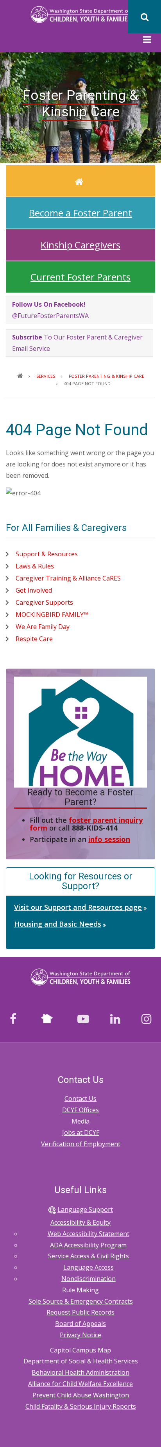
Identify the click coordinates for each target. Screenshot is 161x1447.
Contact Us (80, 1098)
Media (80, 1121)
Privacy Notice (80, 1335)
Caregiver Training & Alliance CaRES (68, 578)
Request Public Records (80, 1312)
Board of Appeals (80, 1323)
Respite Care (34, 638)
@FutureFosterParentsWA (50, 310)
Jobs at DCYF (80, 1132)
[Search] (144, 16)
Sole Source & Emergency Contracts (81, 1301)
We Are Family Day (43, 626)
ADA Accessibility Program (88, 1245)
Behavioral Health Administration (80, 1372)
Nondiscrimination (88, 1278)
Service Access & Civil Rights (88, 1256)
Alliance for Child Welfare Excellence (80, 1383)
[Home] (81, 14)
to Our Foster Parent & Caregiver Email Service (77, 343)
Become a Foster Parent (80, 212)
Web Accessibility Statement (88, 1233)
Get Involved (34, 590)
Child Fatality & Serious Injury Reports (80, 1406)
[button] (147, 40)
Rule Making (80, 1290)
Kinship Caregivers (80, 244)
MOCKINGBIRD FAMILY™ (52, 614)
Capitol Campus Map (80, 1350)
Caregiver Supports (44, 602)
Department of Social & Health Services (80, 1361)
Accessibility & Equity (80, 1222)
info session (109, 839)
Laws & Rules (35, 566)
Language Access (88, 1267)
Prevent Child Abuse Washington (80, 1395)
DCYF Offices (80, 1110)
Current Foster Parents (80, 276)
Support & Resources (47, 554)
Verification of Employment (80, 1144)
